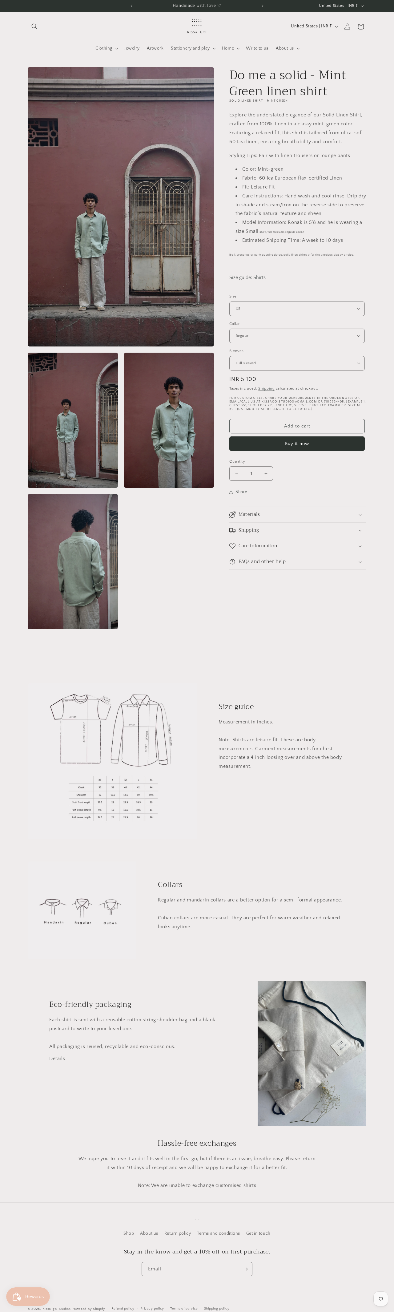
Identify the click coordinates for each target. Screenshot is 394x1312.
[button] (34, 26)
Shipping (266, 388)
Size (233, 296)
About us (149, 1233)
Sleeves (236, 351)
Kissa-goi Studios (56, 1309)
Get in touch (258, 1233)
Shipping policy (217, 1308)
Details (57, 1058)
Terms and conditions (218, 1233)
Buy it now (297, 443)
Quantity (237, 461)
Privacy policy (152, 1308)
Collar (234, 323)
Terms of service (184, 1308)
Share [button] (241, 491)
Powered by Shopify (88, 1309)
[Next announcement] (262, 6)
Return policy (177, 1233)
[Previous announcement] (131, 6)
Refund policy (123, 1308)
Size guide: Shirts (247, 277)
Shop (128, 1233)
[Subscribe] (245, 1269)
